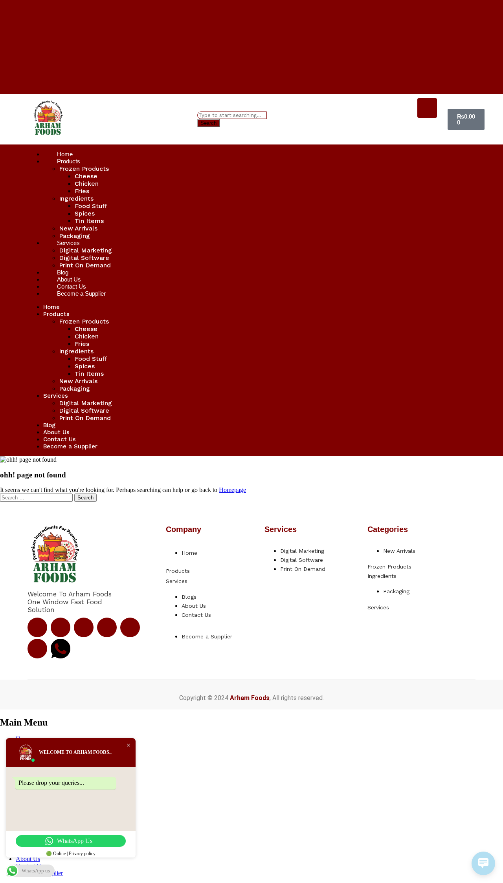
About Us (56, 432)
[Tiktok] (130, 627)
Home (51, 307)
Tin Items (89, 221)
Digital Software (84, 257)
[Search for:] (37, 497)
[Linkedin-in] (37, 648)
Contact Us (59, 439)
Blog (49, 425)
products (178, 571)
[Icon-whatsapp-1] (60, 648)
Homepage (232, 489)
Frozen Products (84, 168)
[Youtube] (107, 627)
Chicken (87, 183)
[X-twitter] (84, 627)
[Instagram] (60, 627)
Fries (82, 191)
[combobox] (232, 115)
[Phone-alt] (427, 108)
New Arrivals (78, 228)
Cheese (86, 176)
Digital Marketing (85, 250)
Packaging (74, 388)
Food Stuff (91, 206)
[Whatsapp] (427, 129)
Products (68, 161)
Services (68, 242)
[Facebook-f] (37, 627)
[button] (195, 571)
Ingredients (76, 198)
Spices (85, 213)
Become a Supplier (81, 293)
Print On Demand (85, 265)
